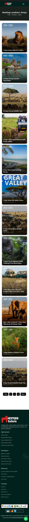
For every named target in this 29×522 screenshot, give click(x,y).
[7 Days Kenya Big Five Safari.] (14, 37)
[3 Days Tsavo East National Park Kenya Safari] (14, 129)
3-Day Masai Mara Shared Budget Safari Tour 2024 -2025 (13, 290)
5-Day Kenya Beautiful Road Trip (14, 383)
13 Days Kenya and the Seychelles (11, 79)
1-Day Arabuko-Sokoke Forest (13, 352)
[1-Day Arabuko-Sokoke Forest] (14, 342)
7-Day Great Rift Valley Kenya (13, 200)
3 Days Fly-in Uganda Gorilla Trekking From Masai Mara (13, 262)
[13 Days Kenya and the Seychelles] (14, 68)
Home (8, 14)
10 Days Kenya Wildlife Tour (12, 111)
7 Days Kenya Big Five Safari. (13, 50)
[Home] (8, 4)
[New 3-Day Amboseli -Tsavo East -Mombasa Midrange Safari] (14, 311)
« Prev (5, 394)
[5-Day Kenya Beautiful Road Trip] (14, 372)
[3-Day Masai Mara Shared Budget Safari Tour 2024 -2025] (14, 281)
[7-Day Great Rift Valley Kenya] (14, 190)
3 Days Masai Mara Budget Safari (12, 230)
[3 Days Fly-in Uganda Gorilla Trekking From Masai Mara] (14, 250)
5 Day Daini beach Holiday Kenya (12, 171)
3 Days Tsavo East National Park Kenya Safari (14, 140)
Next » (23, 394)
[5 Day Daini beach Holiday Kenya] (14, 159)
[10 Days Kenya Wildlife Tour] (14, 98)
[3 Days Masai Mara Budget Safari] (14, 220)
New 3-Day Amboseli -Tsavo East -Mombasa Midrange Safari (14, 323)
